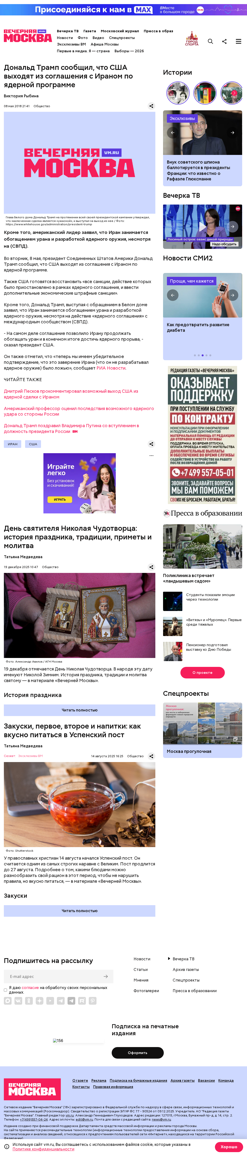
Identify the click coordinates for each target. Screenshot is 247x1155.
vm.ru (70, 1115)
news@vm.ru (161, 1119)
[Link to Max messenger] (8, 1001)
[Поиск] (210, 41)
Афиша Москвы (105, 44)
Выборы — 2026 (129, 51)
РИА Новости (110, 368)
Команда (226, 1080)
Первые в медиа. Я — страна (83, 51)
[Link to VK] (18, 1001)
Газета (89, 31)
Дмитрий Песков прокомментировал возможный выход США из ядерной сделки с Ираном (71, 394)
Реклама (98, 1080)
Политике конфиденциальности (43, 1149)
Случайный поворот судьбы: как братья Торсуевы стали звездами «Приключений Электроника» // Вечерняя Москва (178, 93)
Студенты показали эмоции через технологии (210, 597)
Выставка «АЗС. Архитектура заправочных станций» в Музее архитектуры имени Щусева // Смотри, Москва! (205, 93)
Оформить (137, 1052)
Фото (83, 37)
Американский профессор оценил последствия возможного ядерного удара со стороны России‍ (79, 411)
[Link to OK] (29, 1001)
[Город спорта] (192, 41)
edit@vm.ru (84, 1119)
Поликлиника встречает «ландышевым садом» (188, 578)
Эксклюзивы (182, 118)
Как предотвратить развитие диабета (202, 295)
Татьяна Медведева (23, 556)
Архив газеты (186, 970)
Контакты (81, 1087)
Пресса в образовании (165, 31)
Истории (177, 72)
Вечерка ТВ (68, 31)
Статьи (141, 970)
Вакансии (206, 1080)
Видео (98, 37)
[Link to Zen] (39, 1001)
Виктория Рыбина (21, 96)
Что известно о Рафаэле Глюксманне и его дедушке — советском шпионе (202, 132)
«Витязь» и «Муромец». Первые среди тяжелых (214, 622)
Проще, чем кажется (191, 281)
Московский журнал (120, 31)
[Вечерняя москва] (32, 1089)
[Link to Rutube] (82, 1001)
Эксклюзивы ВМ (71, 44)
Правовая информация (113, 1087)
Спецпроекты (122, 37)
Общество (42, 106)
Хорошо (229, 1146)
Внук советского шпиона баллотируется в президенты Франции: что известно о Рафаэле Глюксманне (198, 170)
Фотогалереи (146, 991)
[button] (234, 93)
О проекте (202, 672)
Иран (12, 444)
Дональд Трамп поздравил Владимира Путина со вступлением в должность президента (71, 428)
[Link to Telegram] (61, 1001)
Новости (65, 37)
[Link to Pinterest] (92, 1001)
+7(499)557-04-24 (34, 1119)
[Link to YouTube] (50, 1001)
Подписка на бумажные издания (138, 1080)
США (33, 444)
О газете (80, 1080)
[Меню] (238, 41)
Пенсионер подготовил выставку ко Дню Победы (208, 647)
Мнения (141, 980)
